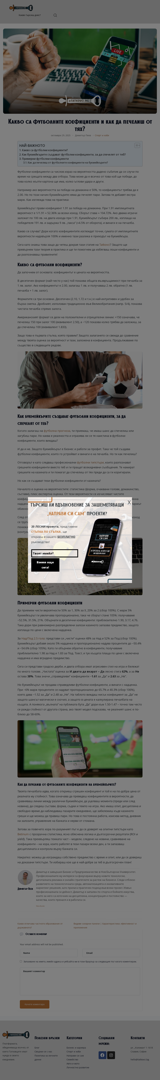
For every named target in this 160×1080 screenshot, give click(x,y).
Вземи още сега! (45, 564)
